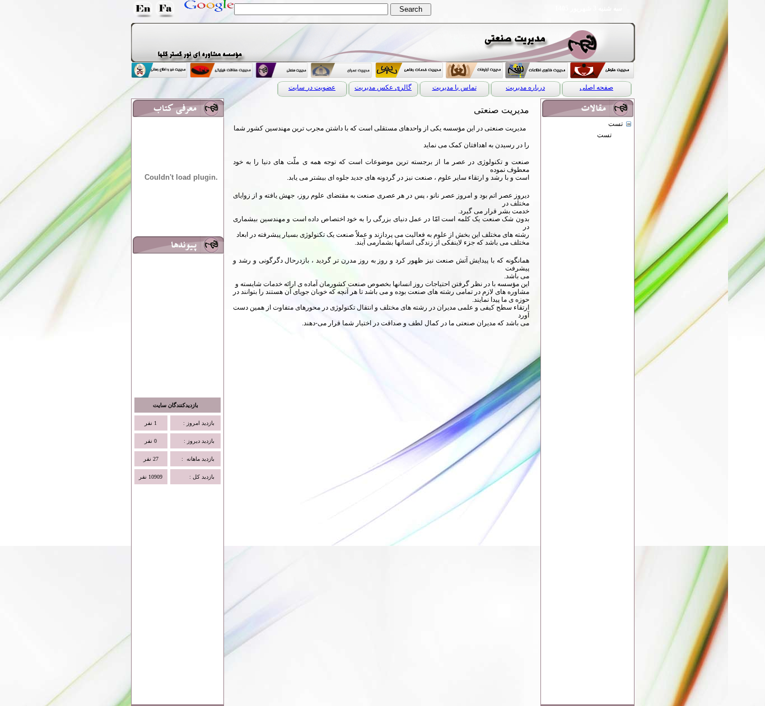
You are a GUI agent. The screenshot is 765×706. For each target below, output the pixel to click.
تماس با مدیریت (454, 87)
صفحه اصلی (596, 87)
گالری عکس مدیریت (383, 87)
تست (615, 124)
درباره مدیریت (525, 87)
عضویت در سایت (311, 87)
